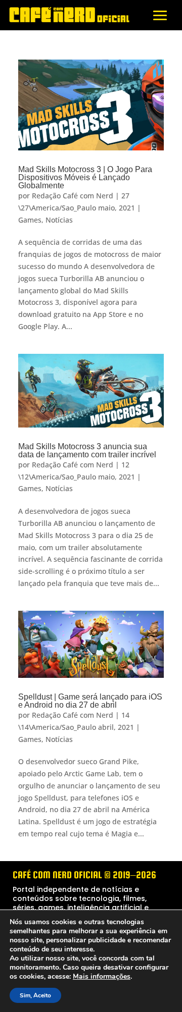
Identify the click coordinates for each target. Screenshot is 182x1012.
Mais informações (101, 976)
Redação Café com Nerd (72, 195)
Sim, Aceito (35, 995)
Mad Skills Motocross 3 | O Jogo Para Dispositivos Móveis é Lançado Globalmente (85, 177)
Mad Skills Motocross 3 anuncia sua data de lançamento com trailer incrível (87, 450)
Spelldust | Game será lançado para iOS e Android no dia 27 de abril (90, 701)
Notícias (59, 220)
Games (29, 220)
